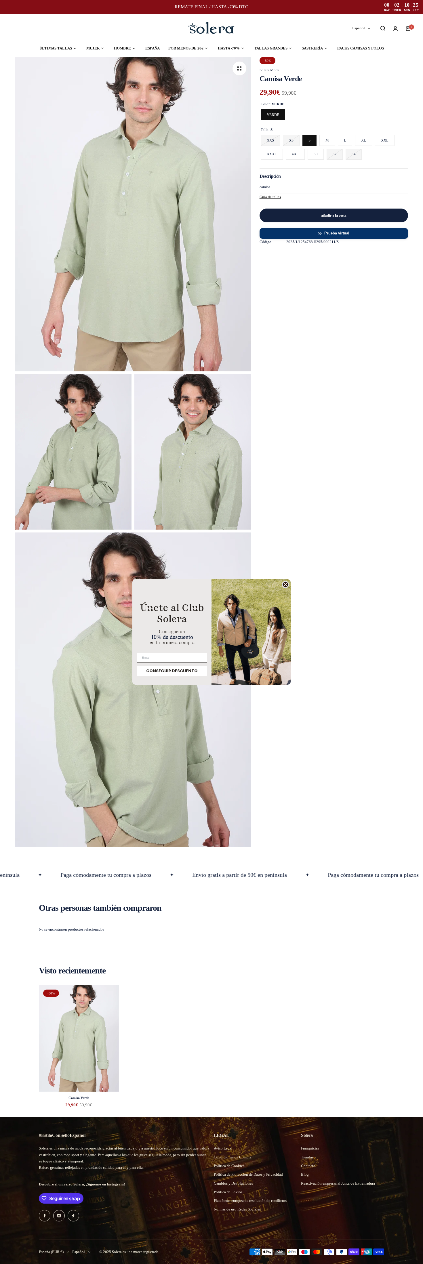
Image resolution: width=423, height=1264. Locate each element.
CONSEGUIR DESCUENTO (172, 671)
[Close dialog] (285, 584)
